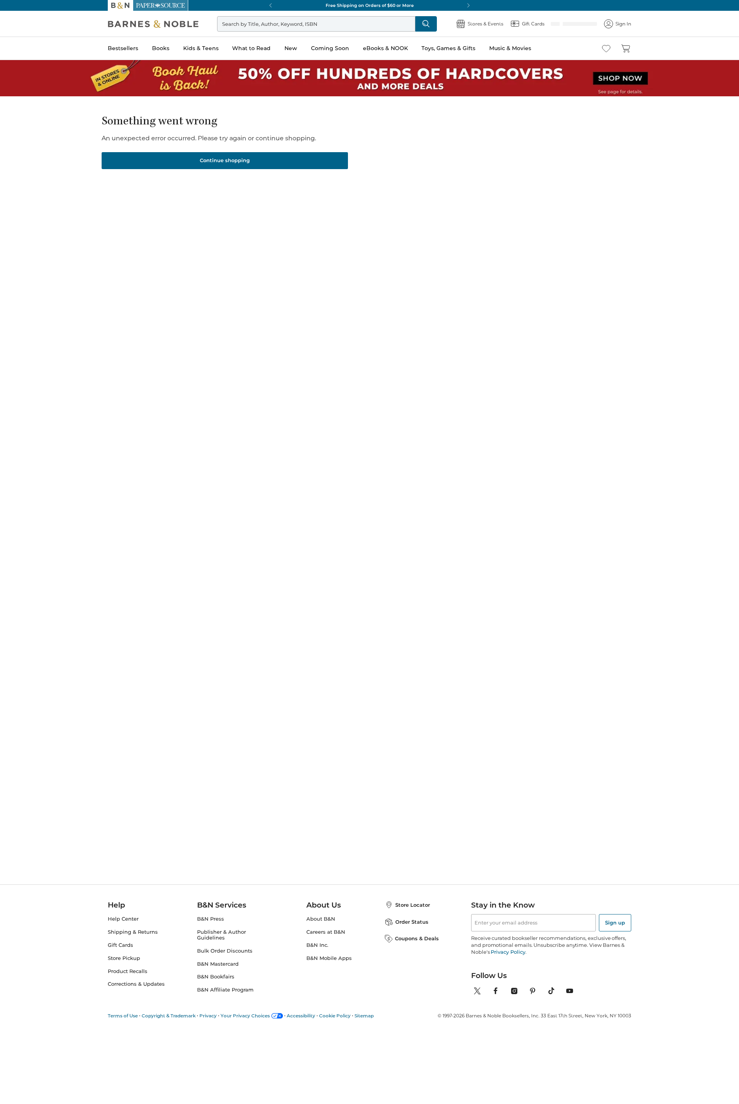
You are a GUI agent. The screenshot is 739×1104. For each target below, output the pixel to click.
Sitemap (364, 1015)
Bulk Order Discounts (224, 951)
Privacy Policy (508, 952)
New (290, 48)
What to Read (251, 48)
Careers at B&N (325, 932)
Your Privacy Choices (245, 1015)
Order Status (411, 922)
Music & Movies (510, 48)
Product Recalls (127, 971)
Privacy (208, 1015)
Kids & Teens (201, 48)
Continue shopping (225, 160)
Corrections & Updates (136, 984)
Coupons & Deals (417, 938)
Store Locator (412, 905)
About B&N (320, 919)
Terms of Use (123, 1015)
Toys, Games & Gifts (448, 48)
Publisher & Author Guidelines (221, 935)
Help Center (123, 919)
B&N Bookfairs (215, 977)
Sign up (615, 922)
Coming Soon (330, 48)
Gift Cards (120, 945)
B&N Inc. (317, 945)
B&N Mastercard (218, 964)
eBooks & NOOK (385, 48)
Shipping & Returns (133, 932)
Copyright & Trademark (169, 1015)
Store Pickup (124, 958)
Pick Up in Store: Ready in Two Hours (423, 5)
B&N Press (210, 919)
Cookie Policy (335, 1015)
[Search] (451, 24)
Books (160, 48)
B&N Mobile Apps (329, 958)
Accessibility (301, 1015)
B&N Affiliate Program (225, 990)
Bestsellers (123, 48)
